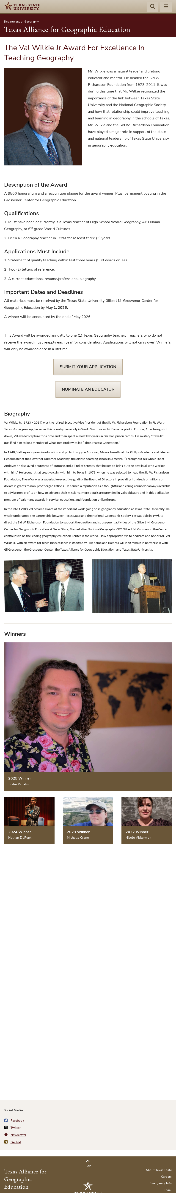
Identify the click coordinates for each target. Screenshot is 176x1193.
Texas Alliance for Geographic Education (67, 29)
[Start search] (153, 7)
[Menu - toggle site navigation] (166, 7)
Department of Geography (21, 21)
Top (88, 1166)
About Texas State (159, 1170)
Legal (168, 1190)
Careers (166, 1177)
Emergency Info (161, 1183)
